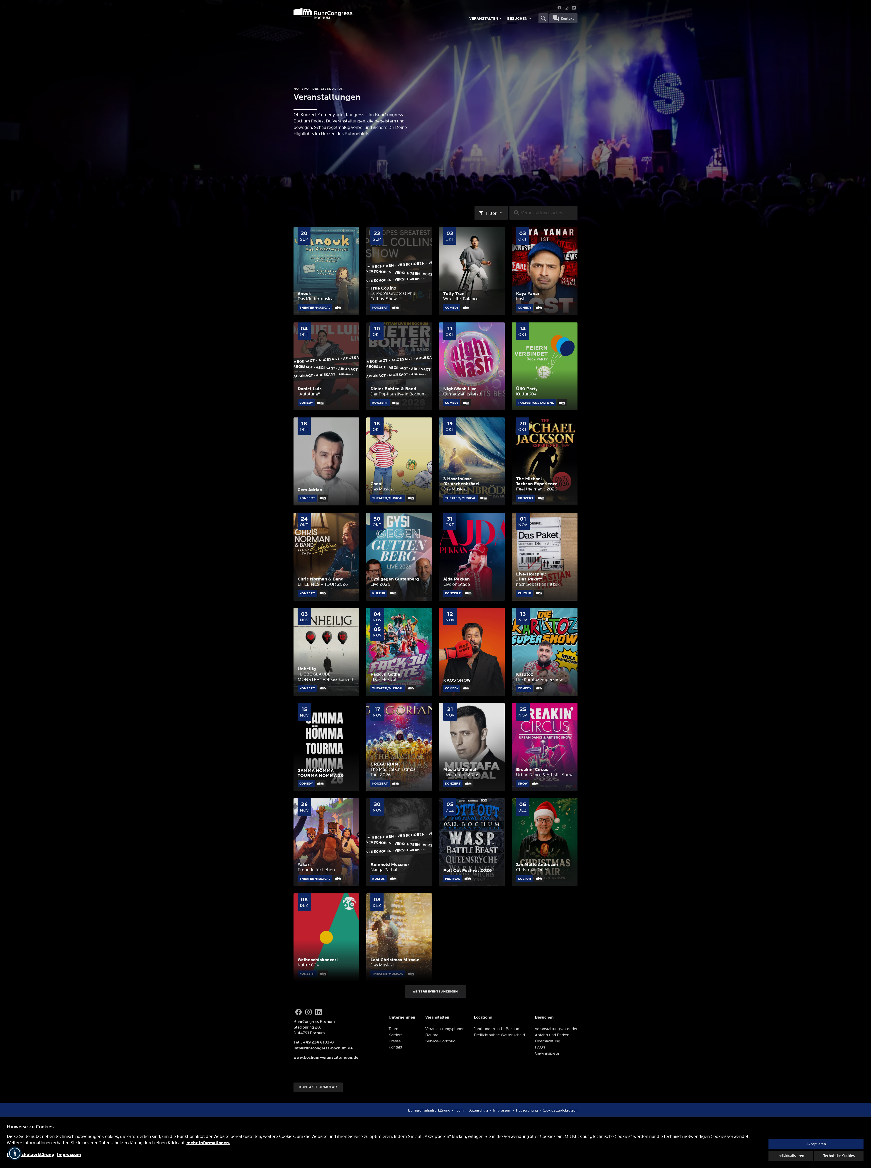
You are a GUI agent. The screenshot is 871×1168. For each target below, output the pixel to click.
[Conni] (399, 461)
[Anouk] (326, 271)
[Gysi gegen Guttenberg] (399, 557)
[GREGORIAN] (399, 747)
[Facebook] (559, 7)
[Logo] (354, 13)
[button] (14, 1153)
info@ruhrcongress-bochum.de (323, 1048)
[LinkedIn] (573, 7)
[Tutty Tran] (472, 271)
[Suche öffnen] (543, 18)
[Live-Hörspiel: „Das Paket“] (544, 557)
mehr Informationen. (208, 1143)
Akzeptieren (816, 1144)
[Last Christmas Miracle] (399, 937)
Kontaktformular (318, 1087)
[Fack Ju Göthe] (399, 652)
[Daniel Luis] (326, 366)
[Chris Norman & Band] (326, 557)
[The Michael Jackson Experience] (544, 461)
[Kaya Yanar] (544, 271)
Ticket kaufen (326, 312)
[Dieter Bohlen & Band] (399, 366)
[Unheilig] (326, 652)
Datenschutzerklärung (30, 1154)
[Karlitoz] (544, 652)
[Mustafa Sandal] (472, 747)
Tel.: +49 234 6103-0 (314, 1042)
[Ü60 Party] (544, 366)
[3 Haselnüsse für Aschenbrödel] (472, 461)
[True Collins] (399, 271)
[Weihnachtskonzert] (326, 937)
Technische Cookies (839, 1156)
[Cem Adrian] (326, 461)
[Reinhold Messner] (399, 842)
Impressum (69, 1154)
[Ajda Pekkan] (472, 557)
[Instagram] (566, 7)
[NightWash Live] (472, 366)
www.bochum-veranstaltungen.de (326, 1057)
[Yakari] (326, 842)
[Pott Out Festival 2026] (472, 842)
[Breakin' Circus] (544, 747)
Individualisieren (791, 1156)
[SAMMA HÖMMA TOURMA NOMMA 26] (326, 747)
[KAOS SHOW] (472, 652)
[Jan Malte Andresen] (544, 842)
